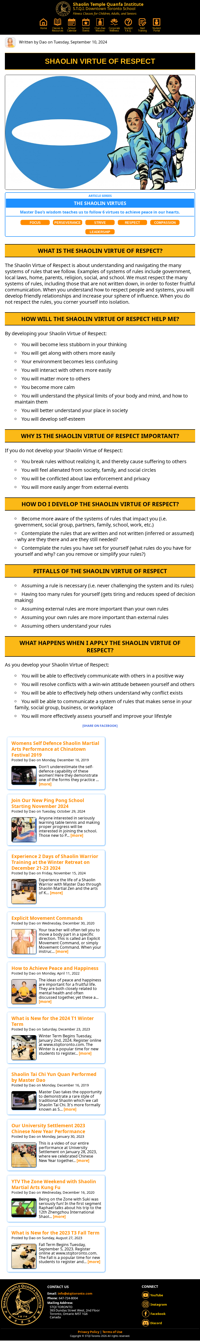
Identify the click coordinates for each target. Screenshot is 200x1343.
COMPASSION (165, 223)
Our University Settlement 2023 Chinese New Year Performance (48, 1128)
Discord (156, 1323)
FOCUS (35, 223)
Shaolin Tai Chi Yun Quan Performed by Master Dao (53, 1077)
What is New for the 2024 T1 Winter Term (52, 1021)
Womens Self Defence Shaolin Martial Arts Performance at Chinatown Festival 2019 (55, 749)
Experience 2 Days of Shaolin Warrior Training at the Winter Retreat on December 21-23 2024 (54, 862)
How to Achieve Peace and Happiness (55, 968)
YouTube (156, 1295)
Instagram (158, 1304)
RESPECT (132, 223)
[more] (45, 784)
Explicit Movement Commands (47, 918)
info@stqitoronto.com (75, 1293)
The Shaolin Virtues (100, 203)
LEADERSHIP (100, 232)
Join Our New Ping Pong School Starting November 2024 (47, 803)
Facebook (158, 1313)
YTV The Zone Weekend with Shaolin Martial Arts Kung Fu (53, 1184)
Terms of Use (112, 1332)
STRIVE (100, 223)
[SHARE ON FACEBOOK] (100, 725)
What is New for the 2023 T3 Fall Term (55, 1232)
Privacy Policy (88, 1332)
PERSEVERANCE (67, 223)
